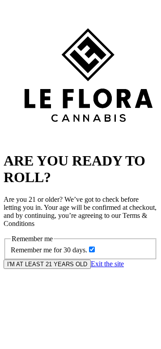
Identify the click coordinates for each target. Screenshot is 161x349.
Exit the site (107, 264)
